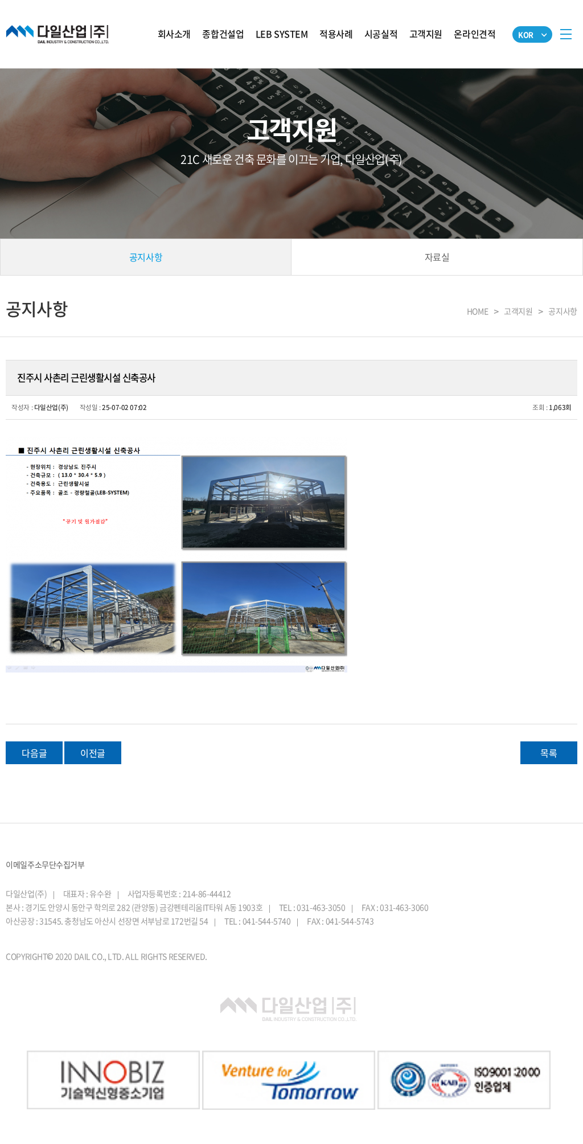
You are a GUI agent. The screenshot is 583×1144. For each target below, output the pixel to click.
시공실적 (380, 33)
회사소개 (174, 33)
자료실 (437, 257)
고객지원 (425, 33)
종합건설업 (223, 33)
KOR (525, 34)
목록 (548, 753)
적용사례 (335, 33)
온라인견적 (474, 33)
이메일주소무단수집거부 (45, 864)
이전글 (92, 753)
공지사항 (145, 257)
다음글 (34, 753)
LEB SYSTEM (282, 33)
